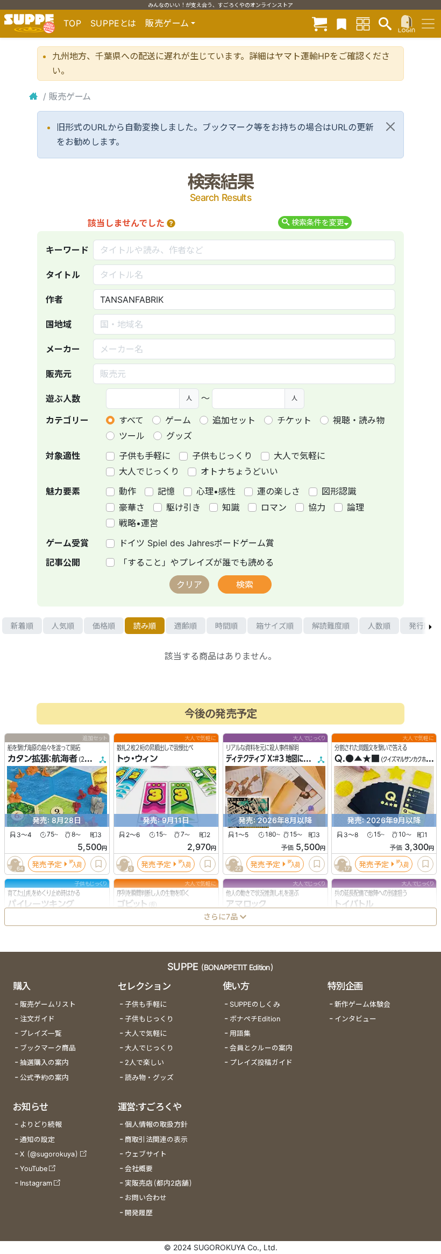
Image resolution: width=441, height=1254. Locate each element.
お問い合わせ (146, 1198)
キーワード (67, 250)
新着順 (22, 625)
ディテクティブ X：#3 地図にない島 (273, 758)
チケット (294, 420)
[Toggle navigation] (428, 23)
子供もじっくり (222, 455)
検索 (245, 584)
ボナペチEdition (255, 1019)
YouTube (33, 1169)
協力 (316, 507)
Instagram (36, 1183)
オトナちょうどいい (239, 471)
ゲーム (178, 420)
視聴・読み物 (359, 420)
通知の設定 (37, 1139)
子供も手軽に (144, 455)
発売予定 (47, 863)
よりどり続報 (41, 1124)
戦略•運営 (138, 523)
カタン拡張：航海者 (42, 758)
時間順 (226, 625)
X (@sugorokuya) (49, 1154)
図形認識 (339, 491)
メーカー (63, 349)
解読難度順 (331, 625)
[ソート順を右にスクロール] (430, 626)
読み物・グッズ (149, 1078)
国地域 (59, 324)
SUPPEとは (113, 23)
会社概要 (139, 1169)
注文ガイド (37, 1019)
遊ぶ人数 (63, 398)
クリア (189, 584)
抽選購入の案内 (44, 1062)
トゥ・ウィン (137, 758)
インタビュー (355, 1019)
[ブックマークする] (98, 864)
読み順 (144, 625)
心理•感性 (216, 491)
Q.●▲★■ (357, 758)
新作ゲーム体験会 (362, 1004)
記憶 (166, 491)
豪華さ (132, 507)
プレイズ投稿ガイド (261, 1062)
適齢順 (185, 625)
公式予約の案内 (44, 1078)
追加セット (233, 420)
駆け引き (183, 507)
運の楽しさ (278, 491)
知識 (230, 507)
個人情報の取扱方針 (156, 1124)
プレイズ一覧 (41, 1033)
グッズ (179, 435)
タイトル (63, 274)
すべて (131, 420)
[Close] (390, 127)
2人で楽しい (144, 1062)
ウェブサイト (146, 1154)
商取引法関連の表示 (156, 1139)
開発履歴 (139, 1213)
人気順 (63, 625)
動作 (127, 491)
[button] (171, 223)
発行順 (420, 625)
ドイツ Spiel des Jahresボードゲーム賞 (196, 543)
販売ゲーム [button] (167, 23)
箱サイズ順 (275, 625)
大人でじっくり (149, 471)
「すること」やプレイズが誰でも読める (196, 562)
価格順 (104, 625)
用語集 (240, 1033)
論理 (355, 507)
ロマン (274, 507)
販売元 (59, 373)
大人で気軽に (299, 455)
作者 (54, 299)
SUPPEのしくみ (255, 1004)
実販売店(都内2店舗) (159, 1183)
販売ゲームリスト (48, 1004)
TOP (72, 23)
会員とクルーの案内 (261, 1048)
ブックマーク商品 (48, 1048)
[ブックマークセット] (341, 23)
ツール (132, 435)
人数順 (379, 625)
